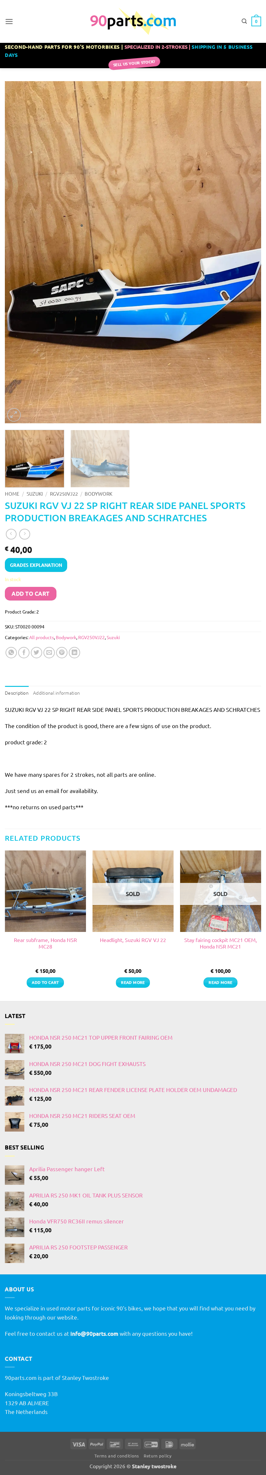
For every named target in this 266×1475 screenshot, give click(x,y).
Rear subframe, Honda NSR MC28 (45, 942)
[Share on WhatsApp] (11, 653)
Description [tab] (17, 692)
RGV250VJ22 (64, 493)
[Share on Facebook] (24, 653)
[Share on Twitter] (36, 653)
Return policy (158, 1455)
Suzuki (35, 493)
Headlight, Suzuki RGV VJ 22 (133, 939)
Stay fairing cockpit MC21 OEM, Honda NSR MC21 (220, 942)
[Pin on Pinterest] (62, 653)
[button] (9, 21)
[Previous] (18, 252)
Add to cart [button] (45, 982)
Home (12, 493)
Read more (133, 982)
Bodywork (98, 493)
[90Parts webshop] (133, 21)
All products (41, 637)
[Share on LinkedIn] (74, 653)
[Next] (248, 252)
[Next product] (11, 534)
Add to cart (31, 593)
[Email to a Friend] (49, 653)
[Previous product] (24, 534)
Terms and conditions (116, 1455)
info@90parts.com (94, 1333)
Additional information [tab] (56, 692)
